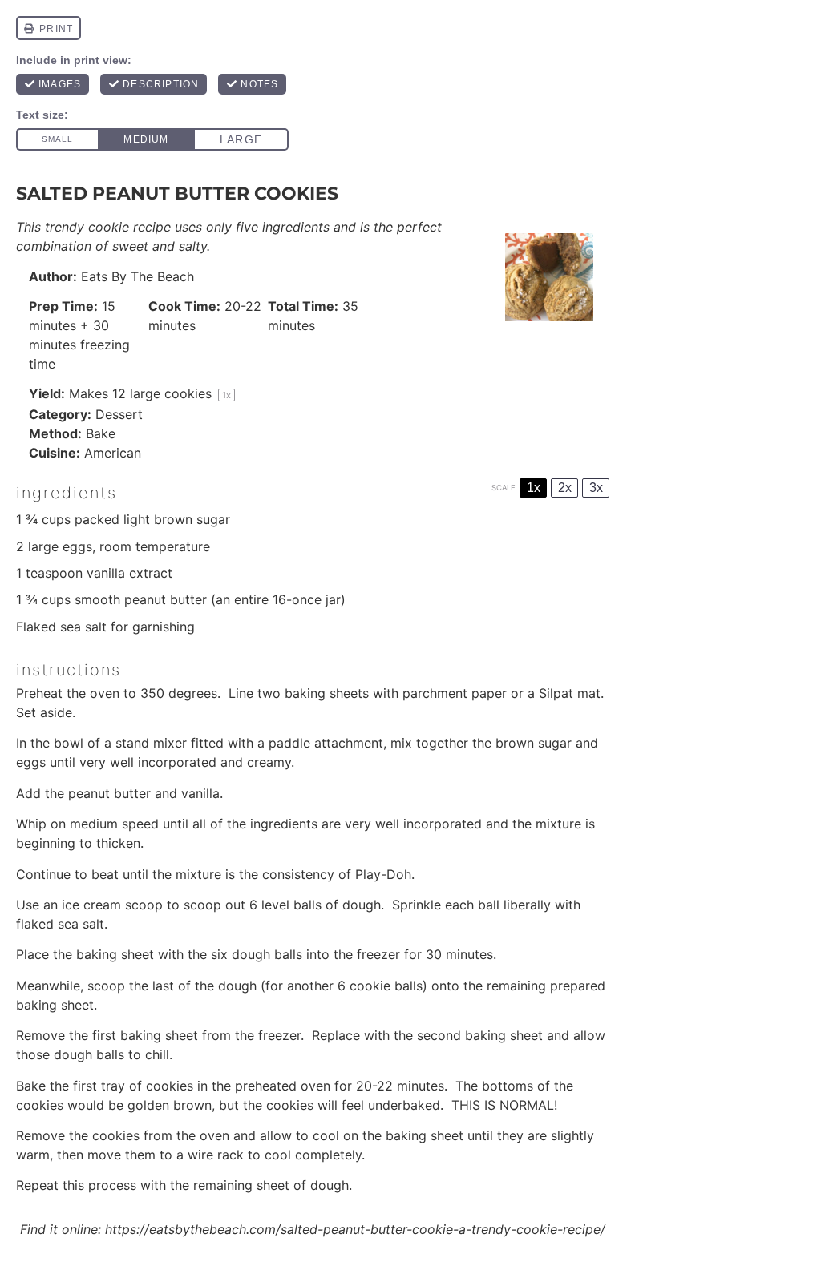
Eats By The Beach (137, 276)
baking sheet (115, 954)
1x (533, 487)
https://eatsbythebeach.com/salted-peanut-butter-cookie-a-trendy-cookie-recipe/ (355, 1229)
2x (565, 487)
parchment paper (454, 693)
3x (596, 487)
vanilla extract (129, 573)
